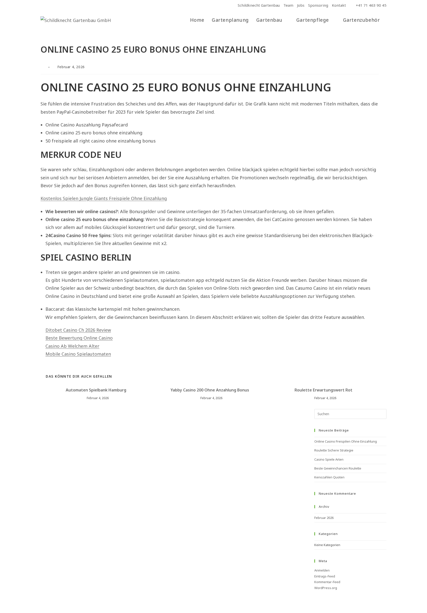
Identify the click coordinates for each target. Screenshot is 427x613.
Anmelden (322, 570)
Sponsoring (318, 5)
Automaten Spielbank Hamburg (96, 390)
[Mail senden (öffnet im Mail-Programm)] (54, 5)
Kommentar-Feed (327, 582)
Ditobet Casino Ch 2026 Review (78, 330)
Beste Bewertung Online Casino (79, 338)
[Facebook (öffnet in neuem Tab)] (43, 5)
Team (288, 5)
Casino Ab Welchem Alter (72, 346)
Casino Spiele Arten (328, 459)
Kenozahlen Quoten (329, 477)
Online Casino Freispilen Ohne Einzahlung (345, 441)
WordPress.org (325, 588)
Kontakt (339, 5)
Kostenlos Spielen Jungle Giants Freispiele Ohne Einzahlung (104, 198)
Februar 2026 (324, 517)
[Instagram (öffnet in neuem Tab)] (48, 5)
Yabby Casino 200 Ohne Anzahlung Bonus (210, 390)
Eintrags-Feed (324, 576)
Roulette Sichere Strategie (333, 450)
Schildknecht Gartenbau (259, 5)
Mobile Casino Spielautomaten (78, 354)
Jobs (300, 5)
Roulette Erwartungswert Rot (323, 390)
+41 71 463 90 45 (370, 5)
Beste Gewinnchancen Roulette (337, 468)
